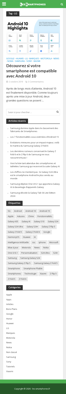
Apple (10, 216)
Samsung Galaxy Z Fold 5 (46, 263)
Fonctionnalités (44, 216)
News (56, 59)
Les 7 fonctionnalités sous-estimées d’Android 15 (34, 136)
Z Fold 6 (22, 279)
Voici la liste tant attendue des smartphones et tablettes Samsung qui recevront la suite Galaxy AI (35, 165)
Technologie (30, 273)
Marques (34, 59)
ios (33, 242)
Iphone (42, 242)
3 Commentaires (36, 81)
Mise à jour (13, 247)
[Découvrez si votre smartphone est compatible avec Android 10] (33, 37)
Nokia (10, 61)
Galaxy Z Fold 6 (33, 232)
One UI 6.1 (13, 253)
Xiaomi (36, 61)
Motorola (46, 59)
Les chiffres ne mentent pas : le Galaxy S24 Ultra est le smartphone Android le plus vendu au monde (34, 175)
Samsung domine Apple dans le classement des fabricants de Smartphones (34, 130)
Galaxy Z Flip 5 (48, 226)
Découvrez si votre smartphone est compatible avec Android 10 (31, 70)
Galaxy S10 (39, 221)
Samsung (20, 61)
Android (18, 211)
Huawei (20, 59)
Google (10, 59)
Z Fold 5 (11, 279)
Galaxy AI (26, 221)
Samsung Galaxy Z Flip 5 (19, 263)
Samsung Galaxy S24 (30, 258)
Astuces (21, 216)
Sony (29, 61)
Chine (31, 216)
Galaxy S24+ (32, 226)
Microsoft (53, 242)
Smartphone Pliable (33, 268)
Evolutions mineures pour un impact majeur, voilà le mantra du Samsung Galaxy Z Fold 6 (34, 144)
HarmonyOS (13, 237)
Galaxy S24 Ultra (15, 226)
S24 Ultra (45, 253)
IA (35, 237)
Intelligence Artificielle (18, 242)
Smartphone (14, 268)
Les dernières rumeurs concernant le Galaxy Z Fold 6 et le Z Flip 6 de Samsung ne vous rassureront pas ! (33, 154)
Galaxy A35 (13, 221)
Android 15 (45, 211)
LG (26, 59)
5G (9, 211)
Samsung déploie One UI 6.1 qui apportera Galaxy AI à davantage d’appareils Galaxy (35, 185)
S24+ (55, 253)
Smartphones (14, 273)
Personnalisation (29, 253)
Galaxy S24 (53, 221)
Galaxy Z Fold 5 (15, 232)
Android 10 (30, 211)
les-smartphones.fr (41, 388)
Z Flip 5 (53, 273)
